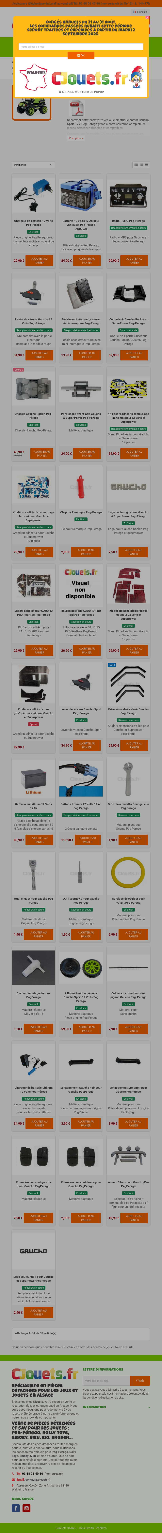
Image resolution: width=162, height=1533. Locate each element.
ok (82, 55)
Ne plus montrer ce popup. (83, 92)
